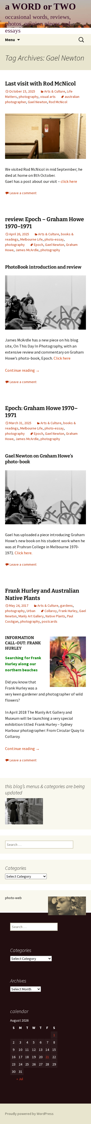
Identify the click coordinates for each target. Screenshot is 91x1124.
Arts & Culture (54, 91)
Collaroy (50, 611)
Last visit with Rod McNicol (40, 83)
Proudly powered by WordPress (29, 1113)
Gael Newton (37, 102)
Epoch (38, 244)
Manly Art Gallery (31, 616)
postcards (49, 621)
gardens (66, 605)
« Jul (19, 1079)
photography (28, 96)
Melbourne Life (31, 239)
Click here (62, 358)
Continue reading (22, 370)
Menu (10, 39)
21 (47, 1057)
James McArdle (27, 250)
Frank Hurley (68, 611)
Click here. (23, 552)
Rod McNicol (58, 102)
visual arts (48, 96)
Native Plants (55, 616)
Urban (31, 611)
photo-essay (54, 239)
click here (69, 181)
